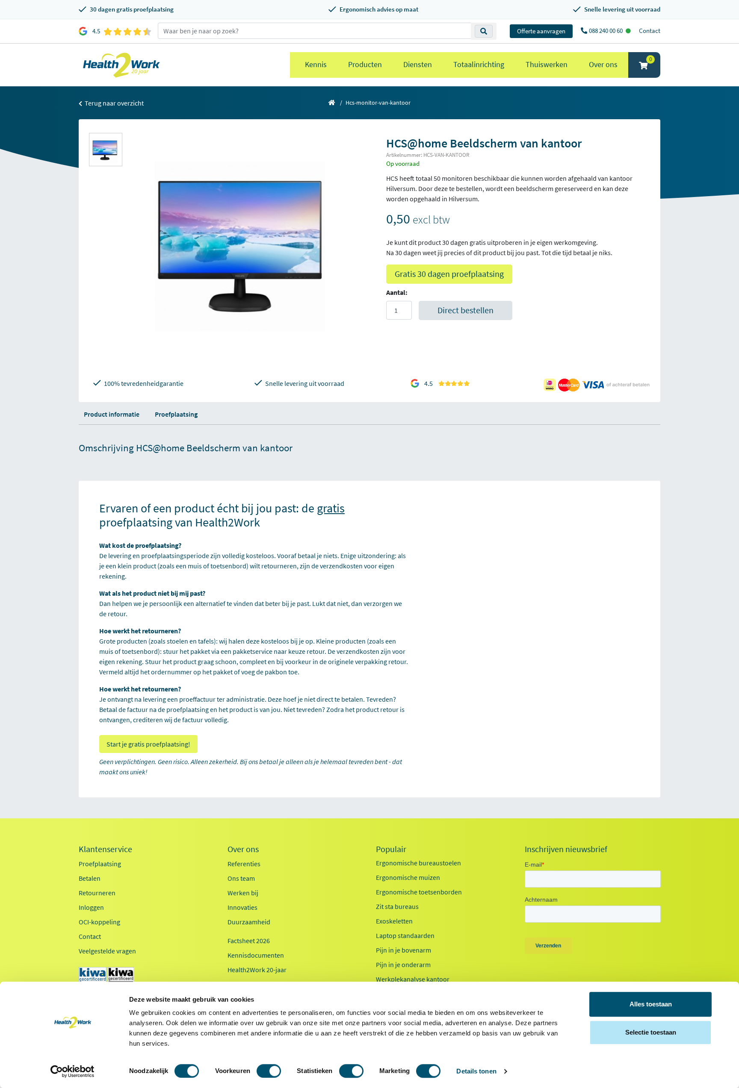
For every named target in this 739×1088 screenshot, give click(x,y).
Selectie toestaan (650, 1032)
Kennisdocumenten (256, 955)
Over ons (603, 64)
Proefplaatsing (176, 414)
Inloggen (91, 907)
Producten (365, 64)
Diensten (417, 64)
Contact (649, 30)
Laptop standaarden (405, 935)
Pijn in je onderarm (403, 964)
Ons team (241, 878)
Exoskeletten (394, 921)
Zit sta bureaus (397, 906)
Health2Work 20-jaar (257, 969)
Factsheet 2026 (249, 940)
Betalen (90, 878)
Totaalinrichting (478, 64)
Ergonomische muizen (408, 877)
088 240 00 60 (606, 30)
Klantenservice (105, 849)
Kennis (316, 64)
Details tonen (476, 1071)
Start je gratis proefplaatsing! (148, 744)
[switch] (269, 1071)
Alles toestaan (651, 1004)
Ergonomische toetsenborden (419, 892)
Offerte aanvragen (541, 31)
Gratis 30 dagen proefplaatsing (449, 273)
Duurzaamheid (249, 921)
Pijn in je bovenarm (403, 950)
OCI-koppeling (99, 921)
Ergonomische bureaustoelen (418, 863)
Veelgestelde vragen (107, 951)
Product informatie (111, 414)
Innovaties (242, 907)
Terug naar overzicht (113, 103)
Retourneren (97, 892)
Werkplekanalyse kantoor (412, 979)
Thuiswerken (547, 64)
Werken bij (243, 892)
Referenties (244, 863)
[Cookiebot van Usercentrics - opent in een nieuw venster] (72, 1071)
